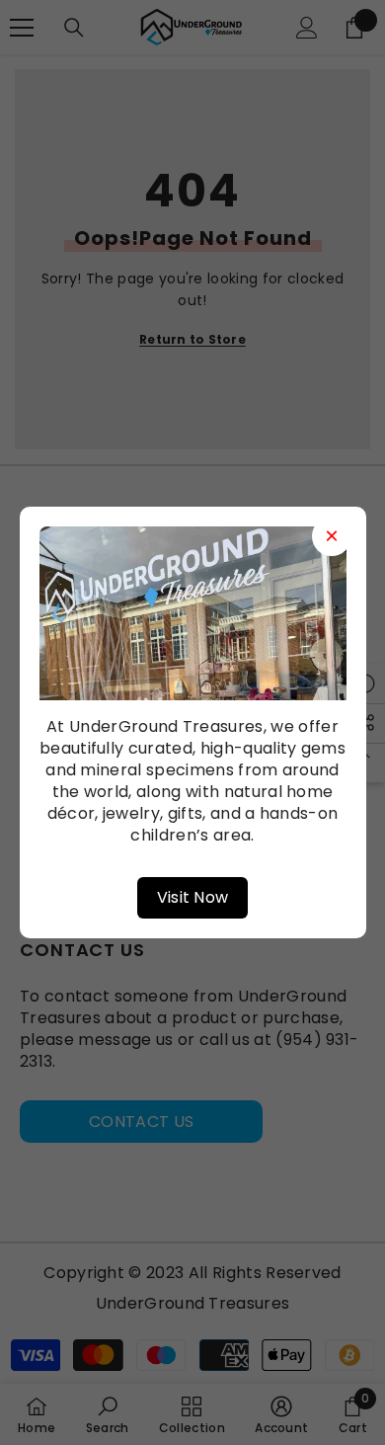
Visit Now (193, 897)
